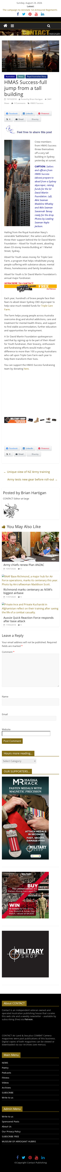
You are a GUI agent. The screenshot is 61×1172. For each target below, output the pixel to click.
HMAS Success (36, 103)
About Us (6, 1126)
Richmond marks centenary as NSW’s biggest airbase (27, 591)
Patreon (29, 1019)
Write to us (7, 1097)
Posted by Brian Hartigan (32, 99)
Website (6, 729)
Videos (5, 1082)
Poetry (5, 1067)
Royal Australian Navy (36, 76)
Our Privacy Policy (11, 1131)
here (26, 368)
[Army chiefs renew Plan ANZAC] (30, 533)
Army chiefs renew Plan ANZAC (23, 565)
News (20, 76)
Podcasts (6, 1072)
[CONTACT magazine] (5, 25)
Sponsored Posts (10, 1121)
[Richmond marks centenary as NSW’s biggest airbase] (30, 576)
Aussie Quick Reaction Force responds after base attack (28, 619)
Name (5, 696)
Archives (6, 1087)
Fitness (5, 1077)
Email (5, 714)
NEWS (5, 1062)
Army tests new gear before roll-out (32, 479)
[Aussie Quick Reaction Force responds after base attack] (30, 604)
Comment (8, 651)
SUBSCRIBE (7, 1092)
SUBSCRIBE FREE (10, 1136)
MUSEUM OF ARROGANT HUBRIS (19, 1141)
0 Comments (19, 103)
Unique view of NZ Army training (26, 472)
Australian (10, 76)
